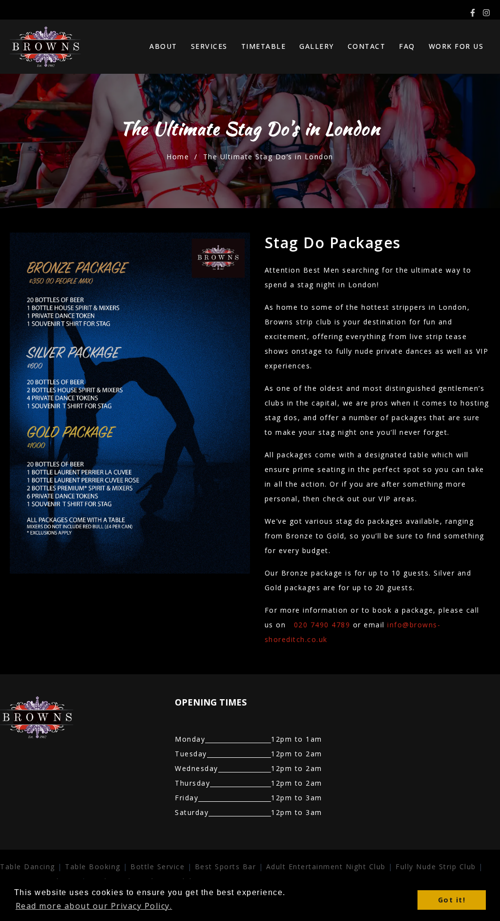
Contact (367, 46)
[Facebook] (473, 13)
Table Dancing (27, 866)
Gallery (316, 46)
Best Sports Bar (225, 866)
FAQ (407, 46)
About (163, 46)
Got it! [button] (452, 899)
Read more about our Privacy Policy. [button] (94, 905)
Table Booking (93, 866)
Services (209, 46)
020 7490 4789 (322, 624)
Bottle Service (157, 866)
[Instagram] (486, 13)
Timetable (263, 46)
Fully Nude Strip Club (436, 866)
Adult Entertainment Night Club (326, 866)
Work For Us (456, 46)
